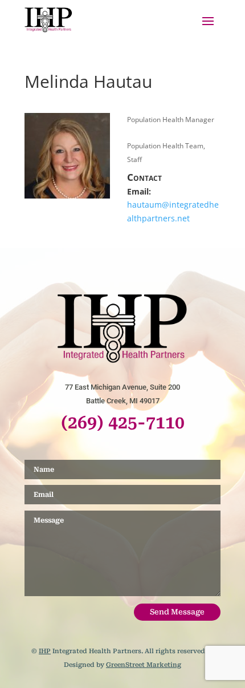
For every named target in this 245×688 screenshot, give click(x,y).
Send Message (177, 612)
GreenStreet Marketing (143, 665)
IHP (45, 651)
